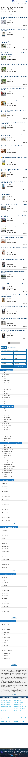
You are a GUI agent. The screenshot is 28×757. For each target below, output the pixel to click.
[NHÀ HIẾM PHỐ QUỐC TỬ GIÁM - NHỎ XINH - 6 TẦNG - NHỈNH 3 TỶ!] (3, 208)
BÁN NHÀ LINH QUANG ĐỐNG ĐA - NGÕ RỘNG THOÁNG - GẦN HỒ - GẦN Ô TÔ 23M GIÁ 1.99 (13, 111)
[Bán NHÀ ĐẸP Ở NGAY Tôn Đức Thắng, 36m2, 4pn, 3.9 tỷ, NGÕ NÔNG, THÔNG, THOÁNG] (3, 174)
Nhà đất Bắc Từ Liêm (6, 380)
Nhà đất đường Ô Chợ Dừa (7, 449)
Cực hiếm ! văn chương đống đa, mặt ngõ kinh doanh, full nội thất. (14, 18)
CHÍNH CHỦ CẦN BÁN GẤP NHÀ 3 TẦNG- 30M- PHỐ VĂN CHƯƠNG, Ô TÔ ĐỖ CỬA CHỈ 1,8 (14, 319)
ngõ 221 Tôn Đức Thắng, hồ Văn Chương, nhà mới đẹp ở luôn (13, 260)
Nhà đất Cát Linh (5, 413)
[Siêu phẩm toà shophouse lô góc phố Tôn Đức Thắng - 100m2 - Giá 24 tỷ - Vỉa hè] (3, 186)
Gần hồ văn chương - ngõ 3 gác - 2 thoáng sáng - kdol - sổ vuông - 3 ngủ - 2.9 (14, 30)
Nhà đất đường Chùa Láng (7, 462)
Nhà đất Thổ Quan (5, 440)
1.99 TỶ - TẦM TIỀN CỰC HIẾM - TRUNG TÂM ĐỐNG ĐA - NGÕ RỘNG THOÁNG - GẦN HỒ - (13, 123)
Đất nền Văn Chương (17, 719)
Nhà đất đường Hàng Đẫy (7, 476)
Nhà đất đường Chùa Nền (7, 464)
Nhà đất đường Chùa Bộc (7, 460)
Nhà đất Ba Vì (4, 376)
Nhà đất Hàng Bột (5, 415)
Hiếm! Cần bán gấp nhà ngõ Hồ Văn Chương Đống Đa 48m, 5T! (13, 284)
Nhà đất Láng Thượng (6, 425)
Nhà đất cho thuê (12, 347)
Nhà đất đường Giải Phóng (7, 468)
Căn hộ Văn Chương (17, 700)
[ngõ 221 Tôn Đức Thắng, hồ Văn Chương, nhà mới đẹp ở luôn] (3, 264)
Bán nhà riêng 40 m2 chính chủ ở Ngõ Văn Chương (12, 237)
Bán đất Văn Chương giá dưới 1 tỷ (20, 717)
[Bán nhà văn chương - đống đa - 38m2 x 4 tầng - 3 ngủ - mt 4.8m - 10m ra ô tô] (3, 69)
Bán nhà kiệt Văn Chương (5, 710)
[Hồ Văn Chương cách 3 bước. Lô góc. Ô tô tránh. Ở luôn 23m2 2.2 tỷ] (3, 276)
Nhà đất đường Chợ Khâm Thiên (8, 466)
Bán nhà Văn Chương (17, 704)
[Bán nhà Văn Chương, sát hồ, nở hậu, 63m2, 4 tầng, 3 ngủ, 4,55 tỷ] (3, 151)
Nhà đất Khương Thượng (7, 419)
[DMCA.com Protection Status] (14, 756)
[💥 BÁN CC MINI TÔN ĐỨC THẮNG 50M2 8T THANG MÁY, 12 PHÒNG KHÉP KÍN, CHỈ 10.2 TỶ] (3, 162)
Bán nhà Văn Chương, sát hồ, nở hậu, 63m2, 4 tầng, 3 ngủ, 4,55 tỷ (14, 146)
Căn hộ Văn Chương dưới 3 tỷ (6, 704)
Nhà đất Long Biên (5, 399)
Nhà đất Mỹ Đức (5, 403)
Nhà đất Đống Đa (5, 408)
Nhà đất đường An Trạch (7, 447)
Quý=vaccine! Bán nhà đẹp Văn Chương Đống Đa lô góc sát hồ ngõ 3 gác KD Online (14, 295)
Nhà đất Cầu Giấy (5, 382)
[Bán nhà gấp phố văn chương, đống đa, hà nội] (3, 103)
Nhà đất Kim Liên (5, 421)
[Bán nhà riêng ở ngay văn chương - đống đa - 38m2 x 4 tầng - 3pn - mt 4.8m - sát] (3, 58)
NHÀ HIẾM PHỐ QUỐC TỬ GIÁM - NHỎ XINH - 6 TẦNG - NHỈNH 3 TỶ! (14, 204)
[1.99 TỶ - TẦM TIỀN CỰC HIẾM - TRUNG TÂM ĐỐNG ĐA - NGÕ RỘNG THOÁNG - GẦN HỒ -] (3, 127)
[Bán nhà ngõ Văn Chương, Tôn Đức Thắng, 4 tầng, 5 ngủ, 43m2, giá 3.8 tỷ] (3, 220)
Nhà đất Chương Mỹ (6, 385)
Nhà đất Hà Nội (5, 372)
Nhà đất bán (4, 347)
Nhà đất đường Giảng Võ (7, 470)
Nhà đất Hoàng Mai (6, 397)
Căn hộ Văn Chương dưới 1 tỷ (6, 702)
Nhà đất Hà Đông (5, 391)
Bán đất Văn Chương (4, 714)
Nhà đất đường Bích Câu (7, 451)
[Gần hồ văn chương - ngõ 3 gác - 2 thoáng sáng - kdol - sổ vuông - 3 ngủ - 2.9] (3, 34)
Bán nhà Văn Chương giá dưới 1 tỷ (20, 706)
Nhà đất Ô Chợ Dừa (6, 410)
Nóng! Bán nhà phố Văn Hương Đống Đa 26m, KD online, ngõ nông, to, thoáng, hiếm (13, 331)
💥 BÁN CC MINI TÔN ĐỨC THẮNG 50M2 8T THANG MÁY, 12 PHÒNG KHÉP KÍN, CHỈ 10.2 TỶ (14, 158)
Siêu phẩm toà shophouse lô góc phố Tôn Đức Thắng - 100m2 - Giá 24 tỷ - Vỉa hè (13, 182)
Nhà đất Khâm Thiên (6, 417)
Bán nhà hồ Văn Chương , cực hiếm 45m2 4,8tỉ (11, 226)
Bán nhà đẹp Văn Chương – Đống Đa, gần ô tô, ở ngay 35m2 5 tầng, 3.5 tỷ (14, 248)
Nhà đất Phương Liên (6, 431)
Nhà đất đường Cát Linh (7, 453)
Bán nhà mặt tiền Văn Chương (19, 710)
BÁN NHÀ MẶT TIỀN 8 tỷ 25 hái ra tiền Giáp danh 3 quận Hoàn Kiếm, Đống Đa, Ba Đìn (14, 307)
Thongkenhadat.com (14, 1)
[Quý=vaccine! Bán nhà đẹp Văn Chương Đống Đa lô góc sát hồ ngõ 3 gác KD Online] (3, 300)
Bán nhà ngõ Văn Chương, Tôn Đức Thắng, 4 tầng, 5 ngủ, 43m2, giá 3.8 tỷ (13, 216)
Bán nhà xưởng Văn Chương (19, 721)
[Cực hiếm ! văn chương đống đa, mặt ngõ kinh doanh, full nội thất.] (3, 22)
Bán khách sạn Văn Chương (19, 712)
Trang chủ (3, 3)
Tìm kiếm (21, 366)
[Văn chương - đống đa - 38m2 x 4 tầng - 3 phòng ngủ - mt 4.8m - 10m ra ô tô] (3, 93)
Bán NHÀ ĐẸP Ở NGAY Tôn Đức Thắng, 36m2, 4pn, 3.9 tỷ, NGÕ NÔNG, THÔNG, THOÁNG (14, 170)
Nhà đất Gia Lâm (5, 387)
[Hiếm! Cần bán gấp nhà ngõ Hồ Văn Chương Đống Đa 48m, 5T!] (3, 288)
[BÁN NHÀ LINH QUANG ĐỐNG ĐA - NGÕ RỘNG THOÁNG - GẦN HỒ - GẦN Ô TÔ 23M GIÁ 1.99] (3, 115)
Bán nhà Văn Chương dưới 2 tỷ (19, 708)
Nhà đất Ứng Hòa (5, 374)
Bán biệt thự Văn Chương (5, 712)
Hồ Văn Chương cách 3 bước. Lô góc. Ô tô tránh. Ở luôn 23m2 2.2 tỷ (13, 272)
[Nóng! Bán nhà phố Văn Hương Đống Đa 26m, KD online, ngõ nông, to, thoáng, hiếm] (3, 335)
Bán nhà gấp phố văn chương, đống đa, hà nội (11, 100)
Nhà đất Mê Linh (5, 401)
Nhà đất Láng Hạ (5, 423)
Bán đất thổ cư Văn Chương (19, 714)
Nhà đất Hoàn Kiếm (6, 395)
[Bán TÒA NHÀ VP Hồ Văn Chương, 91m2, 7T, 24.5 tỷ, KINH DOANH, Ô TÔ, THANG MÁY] (3, 198)
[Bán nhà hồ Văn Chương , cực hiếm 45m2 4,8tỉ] (3, 230)
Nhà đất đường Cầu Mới (7, 457)
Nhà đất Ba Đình (5, 378)
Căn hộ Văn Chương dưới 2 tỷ (19, 702)
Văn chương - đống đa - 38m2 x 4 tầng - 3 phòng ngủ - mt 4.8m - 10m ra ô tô (13, 89)
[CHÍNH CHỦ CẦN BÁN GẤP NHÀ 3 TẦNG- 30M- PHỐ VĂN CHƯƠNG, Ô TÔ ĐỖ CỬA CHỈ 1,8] (3, 323)
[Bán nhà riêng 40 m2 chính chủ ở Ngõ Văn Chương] (3, 241)
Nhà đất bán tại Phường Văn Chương (19, 3)
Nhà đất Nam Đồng (6, 427)
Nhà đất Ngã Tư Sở (6, 429)
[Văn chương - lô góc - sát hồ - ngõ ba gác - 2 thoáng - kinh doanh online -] (3, 46)
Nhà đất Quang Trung (6, 436)
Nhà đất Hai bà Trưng (6, 389)
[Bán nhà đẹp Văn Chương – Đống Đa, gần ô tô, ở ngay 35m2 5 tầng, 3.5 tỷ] (3, 252)
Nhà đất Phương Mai (6, 434)
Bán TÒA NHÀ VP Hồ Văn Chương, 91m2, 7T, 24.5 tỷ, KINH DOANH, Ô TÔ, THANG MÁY (13, 193)
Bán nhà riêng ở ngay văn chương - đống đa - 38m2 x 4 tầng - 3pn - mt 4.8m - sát (13, 53)
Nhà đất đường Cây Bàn (7, 455)
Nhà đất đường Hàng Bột (7, 472)
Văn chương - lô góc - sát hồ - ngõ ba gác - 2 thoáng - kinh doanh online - (14, 41)
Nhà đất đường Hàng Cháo (7, 474)
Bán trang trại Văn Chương (5, 721)
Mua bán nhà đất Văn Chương (6, 700)
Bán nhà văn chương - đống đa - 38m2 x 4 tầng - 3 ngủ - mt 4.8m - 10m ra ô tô (14, 65)
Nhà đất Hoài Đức (5, 393)
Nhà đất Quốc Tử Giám (6, 438)
